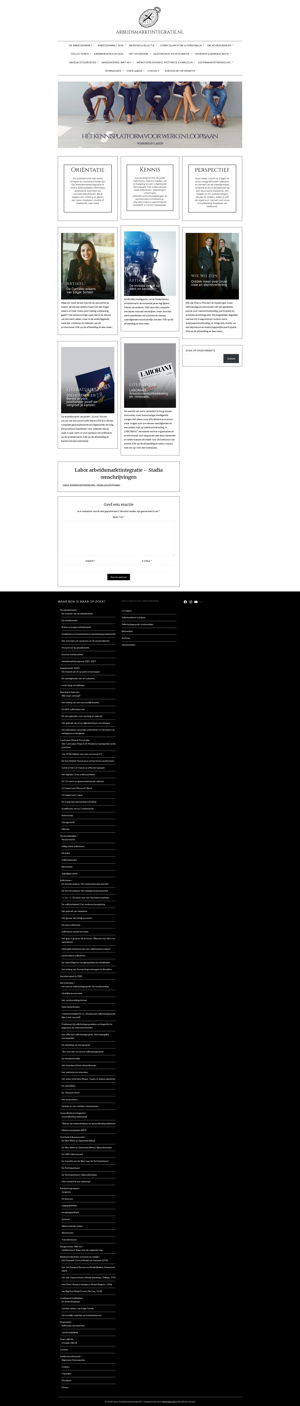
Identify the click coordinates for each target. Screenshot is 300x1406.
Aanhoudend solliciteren (73, 955)
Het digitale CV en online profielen (78, 774)
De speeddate (68, 1085)
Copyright (66, 1373)
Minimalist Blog (169, 1401)
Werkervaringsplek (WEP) (74, 1130)
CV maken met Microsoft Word (77, 788)
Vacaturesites (68, 839)
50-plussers (67, 1198)
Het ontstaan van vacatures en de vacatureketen (86, 640)
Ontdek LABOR (69, 1342)
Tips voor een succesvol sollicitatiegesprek (83, 1051)
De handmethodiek (71, 1058)
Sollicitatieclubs (69, 860)
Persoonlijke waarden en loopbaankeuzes (82, 1315)
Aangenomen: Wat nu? (116, 62)
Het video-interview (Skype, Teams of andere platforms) (89, 1079)
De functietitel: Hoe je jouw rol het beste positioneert (88, 761)
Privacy (65, 1387)
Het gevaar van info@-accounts (77, 918)
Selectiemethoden (71, 1007)
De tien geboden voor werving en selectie (82, 716)
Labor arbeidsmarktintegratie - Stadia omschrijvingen (91, 484)
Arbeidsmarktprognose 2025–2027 (79, 661)
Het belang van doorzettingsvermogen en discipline (87, 969)
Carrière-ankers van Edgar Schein (78, 1308)
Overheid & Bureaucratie (212, 53)
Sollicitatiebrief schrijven (134, 617)
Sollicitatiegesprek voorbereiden (137, 624)
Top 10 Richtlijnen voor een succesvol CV (82, 754)
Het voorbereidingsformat (74, 1000)
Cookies (66, 1366)
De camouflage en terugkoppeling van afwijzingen (86, 962)
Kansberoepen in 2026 (108, 53)
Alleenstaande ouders (72, 1226)
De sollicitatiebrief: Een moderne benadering (83, 904)
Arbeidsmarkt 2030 (111, 45)
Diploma (65, 829)
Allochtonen (68, 1232)
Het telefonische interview (75, 1072)
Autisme (66, 1219)
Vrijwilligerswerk (70, 873)
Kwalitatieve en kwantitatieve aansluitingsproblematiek (89, 634)
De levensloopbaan (71, 1301)
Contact (153, 70)
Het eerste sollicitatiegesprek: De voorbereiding (85, 986)
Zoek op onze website (200, 350)
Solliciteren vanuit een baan (75, 931)
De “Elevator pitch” (71, 1092)
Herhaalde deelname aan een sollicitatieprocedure (86, 949)
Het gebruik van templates (75, 911)
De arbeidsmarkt (80, 45)
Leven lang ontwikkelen (73, 685)
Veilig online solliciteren (73, 846)
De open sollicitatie (71, 925)
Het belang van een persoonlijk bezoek (80, 702)
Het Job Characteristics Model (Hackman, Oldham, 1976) (89, 1277)
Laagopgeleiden (69, 1205)
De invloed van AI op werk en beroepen (81, 671)
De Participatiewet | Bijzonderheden (79, 1174)
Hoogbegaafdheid (70, 1212)
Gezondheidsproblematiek (74, 1116)
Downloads (113, 70)
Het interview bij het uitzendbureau (79, 1065)
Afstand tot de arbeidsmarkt (75, 647)
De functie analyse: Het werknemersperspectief (85, 884)
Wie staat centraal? (71, 695)
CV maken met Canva (72, 795)
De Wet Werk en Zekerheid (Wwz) (78, 1140)
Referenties (67, 815)
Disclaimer (67, 1380)
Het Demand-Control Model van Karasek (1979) (85, 1260)
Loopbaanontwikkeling (214, 62)
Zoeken (231, 358)
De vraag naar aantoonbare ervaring (79, 801)
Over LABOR (134, 70)
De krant (66, 853)
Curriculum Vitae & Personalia (181, 45)
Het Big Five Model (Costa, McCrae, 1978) (82, 1291)
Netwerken (67, 866)
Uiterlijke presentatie (72, 993)
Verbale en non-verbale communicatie (80, 1106)
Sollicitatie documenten (73, 1325)
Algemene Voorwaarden (73, 1360)
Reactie (119, 517)
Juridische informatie (180, 70)
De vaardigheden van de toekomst (78, 678)
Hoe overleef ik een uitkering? (76, 1181)
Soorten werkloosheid (72, 654)
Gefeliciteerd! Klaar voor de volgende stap (82, 1250)
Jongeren (66, 1192)
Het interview (138, 53)
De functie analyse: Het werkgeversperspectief (85, 890)
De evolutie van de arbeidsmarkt (77, 613)
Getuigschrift (68, 822)
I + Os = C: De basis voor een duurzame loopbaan (85, 897)
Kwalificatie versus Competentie (78, 808)
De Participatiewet (71, 1168)
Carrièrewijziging (70, 1332)
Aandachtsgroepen (82, 62)
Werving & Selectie (142, 45)
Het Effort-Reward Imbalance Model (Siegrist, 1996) (87, 1284)
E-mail (147, 560)
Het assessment (70, 1099)
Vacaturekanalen (219, 45)
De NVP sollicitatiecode (73, 709)
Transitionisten (69, 1239)
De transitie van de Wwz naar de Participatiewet (85, 1161)
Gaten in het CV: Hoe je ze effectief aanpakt (83, 767)
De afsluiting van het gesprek (76, 1045)
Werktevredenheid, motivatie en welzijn (164, 62)
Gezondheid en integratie (171, 53)
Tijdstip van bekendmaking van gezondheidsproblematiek (89, 1123)
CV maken (127, 610)
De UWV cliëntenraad (72, 1154)
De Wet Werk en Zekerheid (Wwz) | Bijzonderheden (87, 1147)
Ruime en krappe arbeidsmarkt (76, 627)
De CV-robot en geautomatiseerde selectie (83, 781)
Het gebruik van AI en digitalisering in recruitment (86, 723)
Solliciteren (80, 53)
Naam (90, 560)
